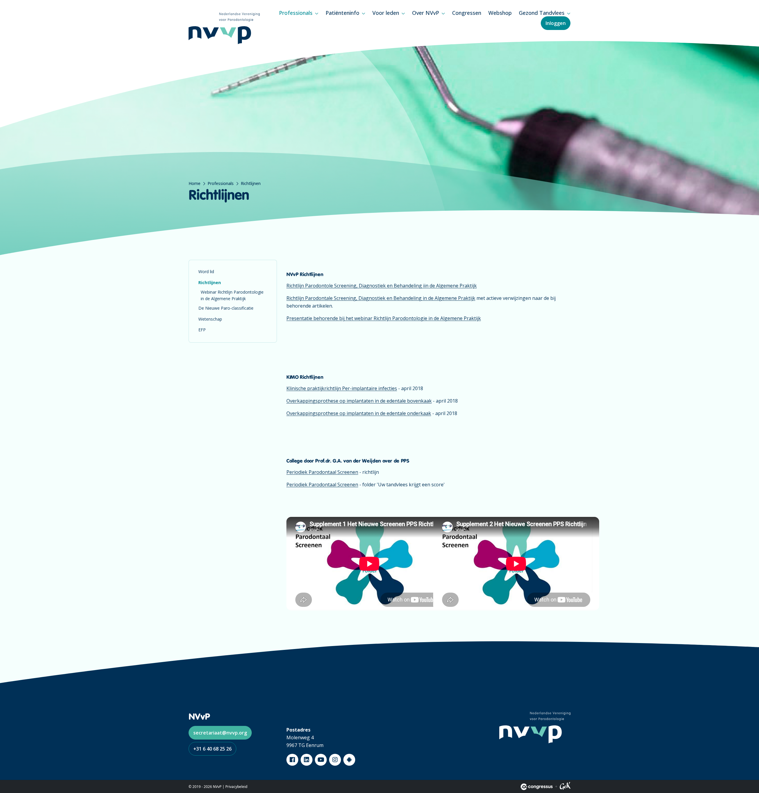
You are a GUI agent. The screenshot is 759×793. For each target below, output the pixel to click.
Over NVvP (425, 13)
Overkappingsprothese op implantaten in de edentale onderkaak (358, 413)
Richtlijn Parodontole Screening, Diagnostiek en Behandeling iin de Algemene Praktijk (381, 285)
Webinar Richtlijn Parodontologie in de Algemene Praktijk (232, 295)
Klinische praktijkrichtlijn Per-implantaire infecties (341, 388)
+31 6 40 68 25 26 (212, 748)
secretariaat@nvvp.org (220, 732)
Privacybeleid (236, 786)
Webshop (500, 13)
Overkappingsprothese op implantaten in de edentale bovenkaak (359, 401)
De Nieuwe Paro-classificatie (225, 308)
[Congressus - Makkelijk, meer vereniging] (537, 786)
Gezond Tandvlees (542, 13)
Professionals (295, 13)
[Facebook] (292, 760)
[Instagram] (335, 760)
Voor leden (385, 13)
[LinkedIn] (306, 760)
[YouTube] (321, 760)
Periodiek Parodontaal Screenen (322, 472)
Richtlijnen (209, 282)
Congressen (466, 13)
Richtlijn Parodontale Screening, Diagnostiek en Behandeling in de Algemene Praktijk (380, 298)
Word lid (206, 271)
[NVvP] (224, 28)
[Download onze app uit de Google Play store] (349, 760)
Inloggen (556, 23)
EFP (202, 330)
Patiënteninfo (342, 13)
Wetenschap (210, 319)
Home (194, 183)
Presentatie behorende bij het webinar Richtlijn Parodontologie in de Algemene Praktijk (383, 318)
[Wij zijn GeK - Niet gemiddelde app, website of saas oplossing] (565, 787)
